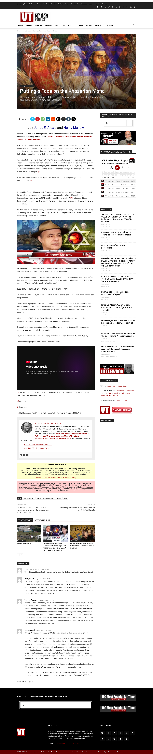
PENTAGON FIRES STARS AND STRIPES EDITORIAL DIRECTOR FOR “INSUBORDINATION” (117, 278)
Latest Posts (106, 209)
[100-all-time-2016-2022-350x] (118, 711)
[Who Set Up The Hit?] (29, 533)
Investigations (51, 26)
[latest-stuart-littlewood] (117, 373)
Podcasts (99, 26)
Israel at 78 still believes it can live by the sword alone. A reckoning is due (118, 334)
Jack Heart (130, 391)
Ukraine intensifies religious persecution (114, 246)
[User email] (27, 455)
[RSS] (116, 7)
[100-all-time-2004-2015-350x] (118, 700)
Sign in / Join (40, 4)
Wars (81, 26)
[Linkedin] (48, 119)
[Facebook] (101, 7)
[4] (71, 198)
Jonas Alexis (111, 386)
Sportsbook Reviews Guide (42, 752)
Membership (75, 4)
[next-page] (21, 554)
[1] (65, 154)
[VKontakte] (127, 7)
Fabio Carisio (120, 391)
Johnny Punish (121, 400)
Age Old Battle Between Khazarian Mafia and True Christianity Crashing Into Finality (82, 546)
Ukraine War (74, 540)
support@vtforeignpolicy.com (68, 743)
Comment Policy (69, 478)
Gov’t (20, 26)
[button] (133, 26)
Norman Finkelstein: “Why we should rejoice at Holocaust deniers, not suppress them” (117, 349)
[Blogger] (97, 7)
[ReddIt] (53, 119)
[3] (31, 180)
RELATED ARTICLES (25, 520)
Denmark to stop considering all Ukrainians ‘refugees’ (115, 293)
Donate (67, 4)
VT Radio (110, 26)
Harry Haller (29, 579)
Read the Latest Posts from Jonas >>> (38, 445)
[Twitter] (123, 7)
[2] (39, 172)
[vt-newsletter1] (117, 413)
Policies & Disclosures (53, 478)
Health (29, 26)
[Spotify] (120, 7)
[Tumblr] (68, 119)
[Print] (63, 119)
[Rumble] (112, 7)
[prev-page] (18, 554)
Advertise (97, 4)
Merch (91, 4)
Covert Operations (28, 498)
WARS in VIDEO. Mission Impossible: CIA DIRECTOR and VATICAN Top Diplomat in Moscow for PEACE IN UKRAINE (117, 218)
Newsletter (84, 4)
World (89, 26)
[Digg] (73, 119)
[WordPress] (131, 7)
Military (71, 26)
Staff (55, 4)
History (38, 26)
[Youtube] (134, 7)
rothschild (58, 498)
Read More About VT (77, 738)
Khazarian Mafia (48, 498)
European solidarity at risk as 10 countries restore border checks (116, 233)
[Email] (58, 119)
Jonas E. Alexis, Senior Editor (30, 105)
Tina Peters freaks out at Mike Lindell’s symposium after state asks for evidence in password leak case (33, 510)
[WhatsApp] (43, 119)
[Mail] (105, 7)
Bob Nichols (113, 395)
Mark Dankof (119, 393)
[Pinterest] (37, 119)
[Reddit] (108, 7)
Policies (60, 4)
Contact (104, 4)
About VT (49, 4)
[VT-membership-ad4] (118, 145)
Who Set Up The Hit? (24, 543)
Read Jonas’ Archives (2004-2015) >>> (38, 448)
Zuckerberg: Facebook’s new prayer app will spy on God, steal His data (77, 509)
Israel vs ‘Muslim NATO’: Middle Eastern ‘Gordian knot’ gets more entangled (116, 307)
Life (63, 26)
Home (18, 31)
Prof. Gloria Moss (106, 393)
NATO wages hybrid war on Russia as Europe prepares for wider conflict (118, 321)
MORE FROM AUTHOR (42, 520)
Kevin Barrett (123, 386)
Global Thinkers (106, 420)
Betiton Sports (55, 752)
